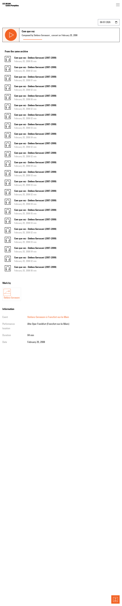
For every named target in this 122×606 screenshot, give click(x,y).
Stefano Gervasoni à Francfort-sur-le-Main (48, 317)
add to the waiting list (55, 38)
